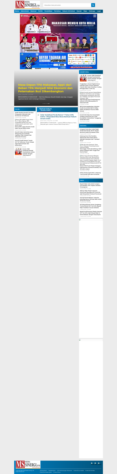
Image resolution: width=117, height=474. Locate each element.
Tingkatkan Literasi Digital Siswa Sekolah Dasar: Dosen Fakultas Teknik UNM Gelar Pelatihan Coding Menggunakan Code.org (90, 86)
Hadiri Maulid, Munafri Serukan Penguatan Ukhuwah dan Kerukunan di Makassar (24, 114)
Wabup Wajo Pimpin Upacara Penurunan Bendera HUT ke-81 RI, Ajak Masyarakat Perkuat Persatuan (90, 192)
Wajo (85, 11)
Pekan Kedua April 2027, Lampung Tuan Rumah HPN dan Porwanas (90, 173)
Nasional (33, 11)
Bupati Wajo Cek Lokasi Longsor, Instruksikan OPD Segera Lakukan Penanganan (90, 185)
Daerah (79, 11)
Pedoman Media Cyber (46, 472)
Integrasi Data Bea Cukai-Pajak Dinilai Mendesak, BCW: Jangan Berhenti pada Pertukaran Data (89, 131)
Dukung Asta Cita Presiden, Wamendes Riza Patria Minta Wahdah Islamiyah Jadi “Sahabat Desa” (89, 138)
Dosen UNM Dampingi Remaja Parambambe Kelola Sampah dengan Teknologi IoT (29, 152)
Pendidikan (48, 11)
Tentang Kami (43, 470)
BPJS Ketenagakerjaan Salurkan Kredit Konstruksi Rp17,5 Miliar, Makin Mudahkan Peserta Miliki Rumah (89, 109)
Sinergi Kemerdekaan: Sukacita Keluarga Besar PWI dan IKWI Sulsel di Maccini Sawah (90, 199)
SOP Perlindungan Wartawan (64, 470)
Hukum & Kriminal (68, 11)
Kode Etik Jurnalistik (79, 470)
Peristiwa (57, 11)
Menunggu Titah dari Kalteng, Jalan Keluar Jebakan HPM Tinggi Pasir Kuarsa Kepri (90, 150)
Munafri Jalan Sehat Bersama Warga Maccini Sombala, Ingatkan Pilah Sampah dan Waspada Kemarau (24, 134)
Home (17, 11)
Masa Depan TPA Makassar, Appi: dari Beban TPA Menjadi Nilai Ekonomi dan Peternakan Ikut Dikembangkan (45, 88)
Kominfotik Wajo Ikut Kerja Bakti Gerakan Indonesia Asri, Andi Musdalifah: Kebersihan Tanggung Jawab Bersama (90, 117)
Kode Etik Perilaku (90, 470)
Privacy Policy (56, 472)
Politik (40, 11)
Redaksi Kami (52, 470)
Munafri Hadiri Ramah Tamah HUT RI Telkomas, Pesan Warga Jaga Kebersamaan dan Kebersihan (24, 143)
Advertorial (25, 11)
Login (99, 11)
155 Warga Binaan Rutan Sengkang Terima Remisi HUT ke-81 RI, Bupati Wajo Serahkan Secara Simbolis (90, 206)
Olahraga (92, 11)
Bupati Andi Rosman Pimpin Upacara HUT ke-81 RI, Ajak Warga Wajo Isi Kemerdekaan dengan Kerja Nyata (91, 213)
